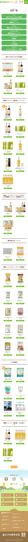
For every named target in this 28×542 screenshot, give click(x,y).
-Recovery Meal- (14, 37)
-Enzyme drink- (14, 21)
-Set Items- (14, 48)
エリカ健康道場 (4, 485)
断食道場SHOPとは (6, 520)
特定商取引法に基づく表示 (18, 520)
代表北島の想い (5, 516)
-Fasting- (14, 27)
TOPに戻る (14, 467)
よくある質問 (15, 524)
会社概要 (4, 528)
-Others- (14, 43)
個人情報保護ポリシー (17, 527)
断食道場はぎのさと (24, 485)
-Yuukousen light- (14, 32)
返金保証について (16, 517)
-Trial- (14, 16)
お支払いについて (16, 514)
